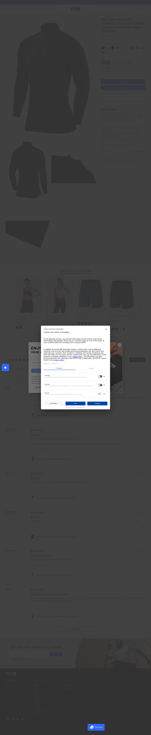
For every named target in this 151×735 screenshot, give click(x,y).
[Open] (5, 367)
